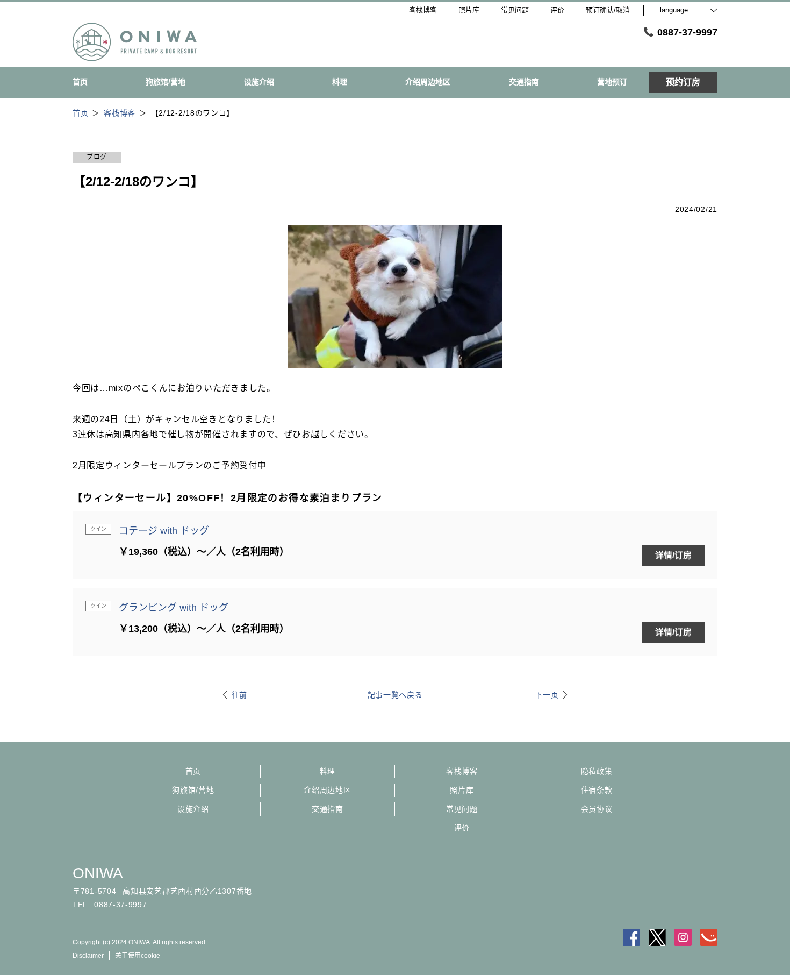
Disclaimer (88, 955)
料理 (327, 771)
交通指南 (327, 809)
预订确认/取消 (608, 10)
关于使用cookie (137, 955)
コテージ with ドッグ (164, 530)
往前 (239, 695)
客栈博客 (462, 771)
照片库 (461, 790)
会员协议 (597, 809)
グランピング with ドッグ (173, 607)
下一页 (546, 695)
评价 (462, 827)
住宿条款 (597, 790)
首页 (193, 771)
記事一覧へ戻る (395, 695)
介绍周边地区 (327, 790)
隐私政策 (597, 771)
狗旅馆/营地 (193, 790)
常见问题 (462, 809)
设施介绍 (193, 809)
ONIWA (98, 873)
